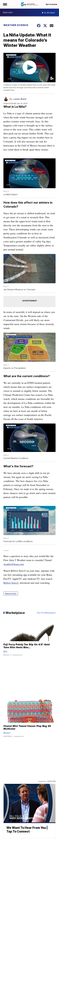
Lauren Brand (19, 99)
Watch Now (51, 4)
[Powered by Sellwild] (51, 781)
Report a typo (10, 593)
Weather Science (15, 25)
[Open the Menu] (4, 4)
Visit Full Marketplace (46, 613)
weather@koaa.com (13, 564)
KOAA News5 (10, 582)
